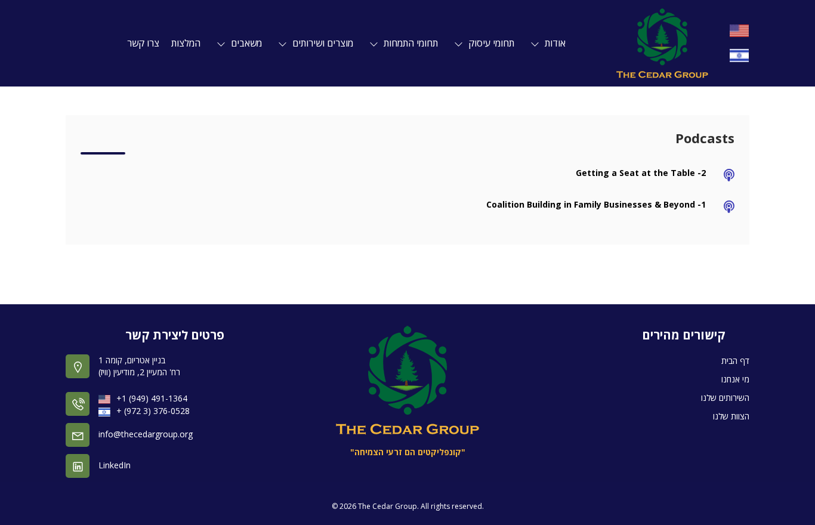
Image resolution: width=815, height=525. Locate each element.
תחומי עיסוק (486, 43)
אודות (550, 43)
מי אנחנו (735, 379)
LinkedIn (114, 465)
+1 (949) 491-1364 (151, 398)
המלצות (185, 43)
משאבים (241, 43)
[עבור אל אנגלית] (739, 30)
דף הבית (735, 360)
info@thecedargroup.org (145, 434)
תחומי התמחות (406, 43)
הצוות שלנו (731, 416)
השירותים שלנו (725, 397)
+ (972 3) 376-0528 (153, 410)
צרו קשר (143, 43)
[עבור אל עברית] (739, 55)
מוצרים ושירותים (318, 43)
